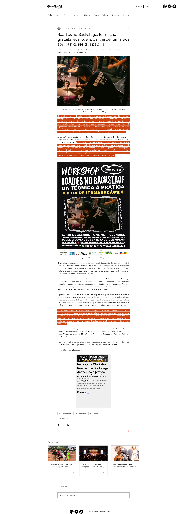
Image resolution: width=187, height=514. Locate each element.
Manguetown (94, 413)
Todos (50, 15)
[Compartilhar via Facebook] (58, 425)
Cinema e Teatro (62, 15)
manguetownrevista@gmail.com (99, 512)
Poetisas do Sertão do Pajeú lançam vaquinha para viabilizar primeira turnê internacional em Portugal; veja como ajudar (61, 466)
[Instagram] (165, 6)
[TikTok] (174, 6)
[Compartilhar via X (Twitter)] (63, 425)
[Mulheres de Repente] (62, 453)
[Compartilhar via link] (73, 425)
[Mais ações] (128, 28)
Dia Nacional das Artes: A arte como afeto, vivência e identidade (124, 466)
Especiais (116, 15)
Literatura (76, 15)
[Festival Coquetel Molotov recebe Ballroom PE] (93, 453)
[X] (170, 6)
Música (87, 15)
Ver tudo (136, 442)
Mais (125, 15)
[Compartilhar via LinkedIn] (68, 425)
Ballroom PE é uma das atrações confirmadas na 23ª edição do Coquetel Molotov (93, 466)
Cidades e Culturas (101, 15)
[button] (137, 15)
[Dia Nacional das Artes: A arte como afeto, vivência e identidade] (125, 453)
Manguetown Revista (65, 413)
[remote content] (93, 381)
